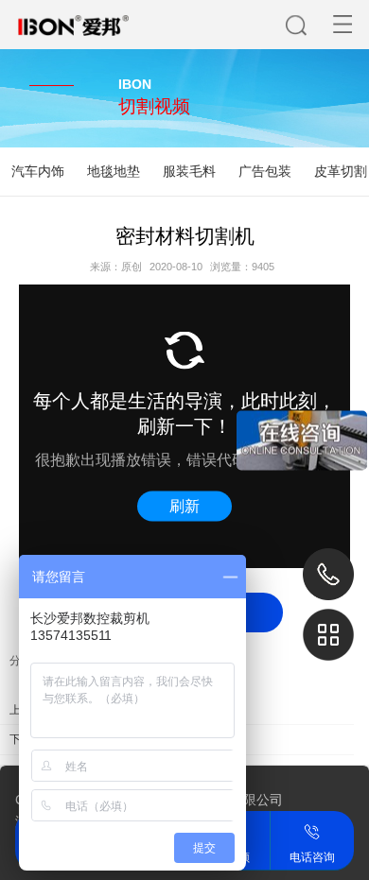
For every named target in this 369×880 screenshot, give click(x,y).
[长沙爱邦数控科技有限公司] (55, 11)
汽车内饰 (37, 171)
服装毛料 (189, 171)
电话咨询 (313, 831)
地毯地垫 (113, 171)
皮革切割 (340, 171)
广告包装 (264, 171)
